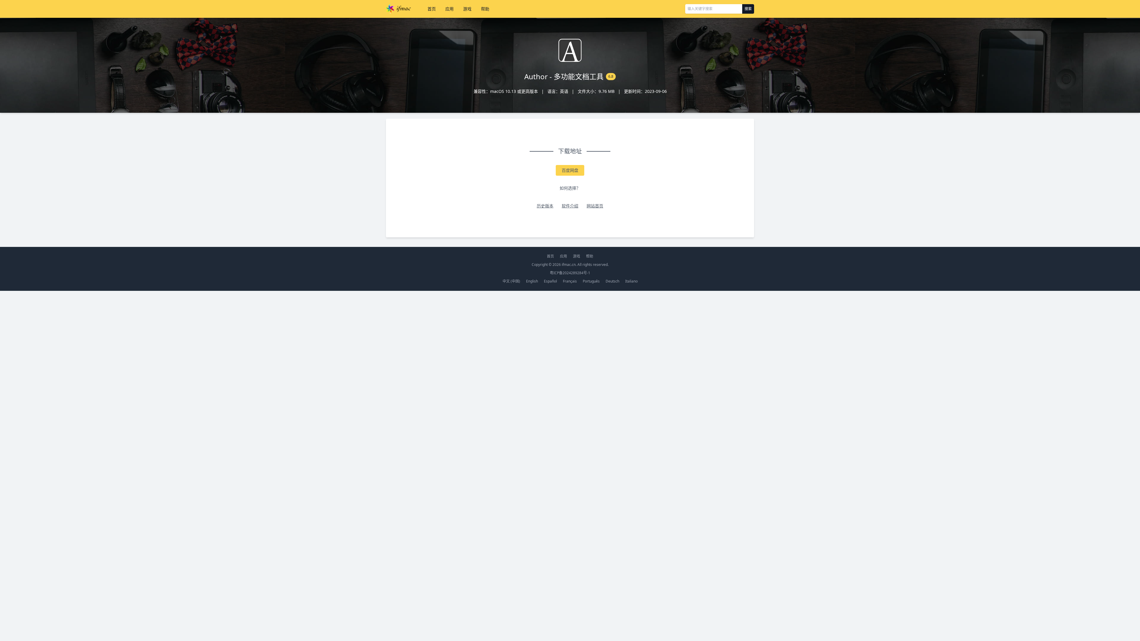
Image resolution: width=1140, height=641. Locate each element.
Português (591, 281)
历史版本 (545, 206)
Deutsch (612, 281)
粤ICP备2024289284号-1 (570, 272)
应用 (449, 9)
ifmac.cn (569, 264)
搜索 (748, 8)
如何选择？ (570, 188)
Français (570, 281)
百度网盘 (570, 170)
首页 (432, 9)
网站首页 (595, 206)
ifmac (398, 9)
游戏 (467, 9)
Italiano (631, 281)
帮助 (485, 9)
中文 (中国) (511, 281)
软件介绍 (570, 206)
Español (550, 281)
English (532, 281)
